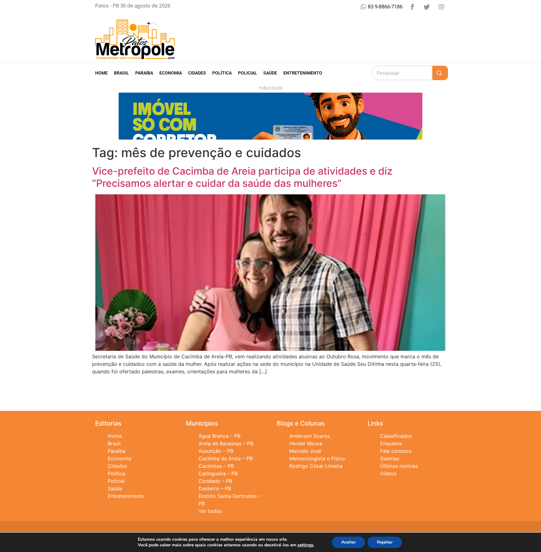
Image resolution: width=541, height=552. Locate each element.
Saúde (270, 72)
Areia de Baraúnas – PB (225, 443)
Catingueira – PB (218, 473)
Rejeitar (385, 542)
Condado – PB (215, 481)
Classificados (396, 436)
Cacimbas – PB (216, 466)
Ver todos (210, 511)
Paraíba (144, 72)
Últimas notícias (399, 466)
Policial (247, 72)
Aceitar (348, 542)
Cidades (197, 72)
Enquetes (391, 443)
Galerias (389, 458)
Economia (170, 72)
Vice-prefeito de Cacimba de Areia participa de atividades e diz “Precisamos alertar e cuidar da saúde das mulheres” (242, 177)
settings (305, 545)
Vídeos (388, 473)
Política (222, 72)
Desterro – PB (214, 488)
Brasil (121, 72)
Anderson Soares (309, 436)
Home (101, 72)
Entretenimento (302, 72)
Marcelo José (305, 451)
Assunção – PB (215, 451)
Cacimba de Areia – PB (225, 458)
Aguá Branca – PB (219, 436)
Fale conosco (396, 451)
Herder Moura (305, 443)
